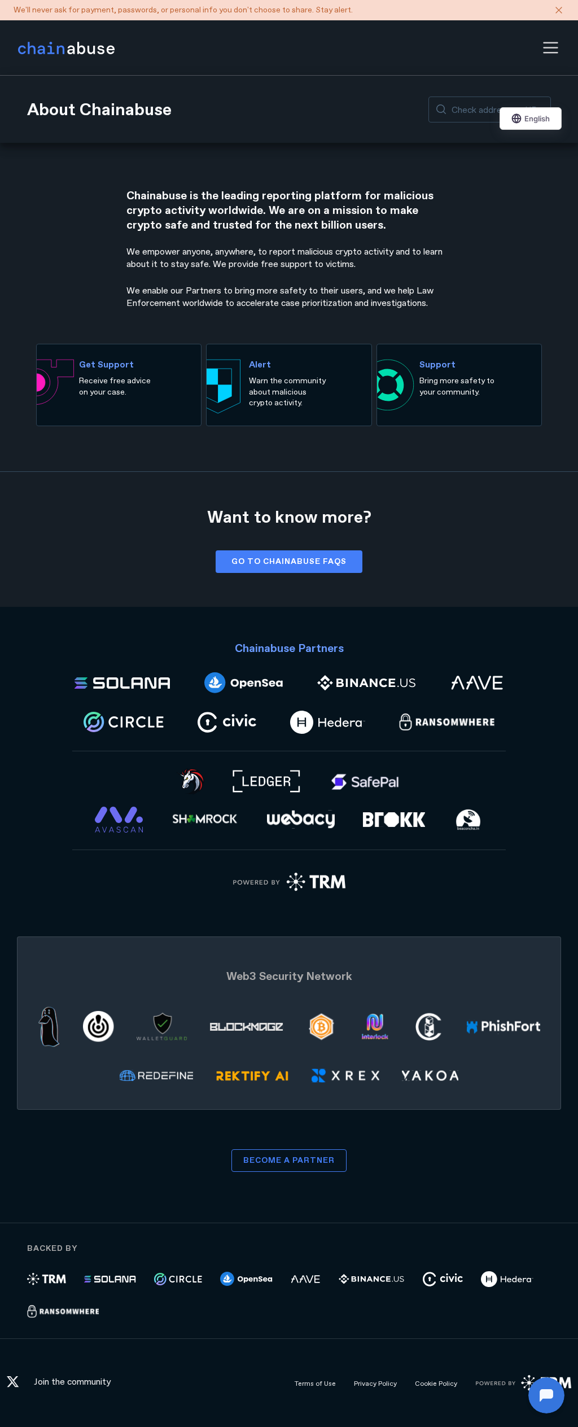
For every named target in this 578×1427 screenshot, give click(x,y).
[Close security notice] (558, 10)
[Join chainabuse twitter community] (16, 1383)
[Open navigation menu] (550, 47)
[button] (551, 48)
